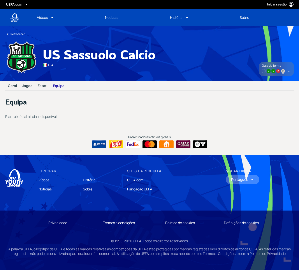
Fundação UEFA (139, 189)
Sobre (87, 189)
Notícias (45, 189)
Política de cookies (180, 222)
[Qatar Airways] (183, 144)
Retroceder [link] (18, 34)
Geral (12, 86)
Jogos (27, 86)
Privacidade (57, 222)
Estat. (43, 86)
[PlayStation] (99, 144)
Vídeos (44, 180)
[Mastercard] (149, 144)
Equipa (58, 86)
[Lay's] (116, 144)
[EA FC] (200, 144)
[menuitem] (65, 17)
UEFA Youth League (14, 17)
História (89, 180)
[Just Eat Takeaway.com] (166, 144)
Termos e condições (119, 222)
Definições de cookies (241, 222)
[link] (111, 17)
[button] (45, 17)
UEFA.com (135, 180)
